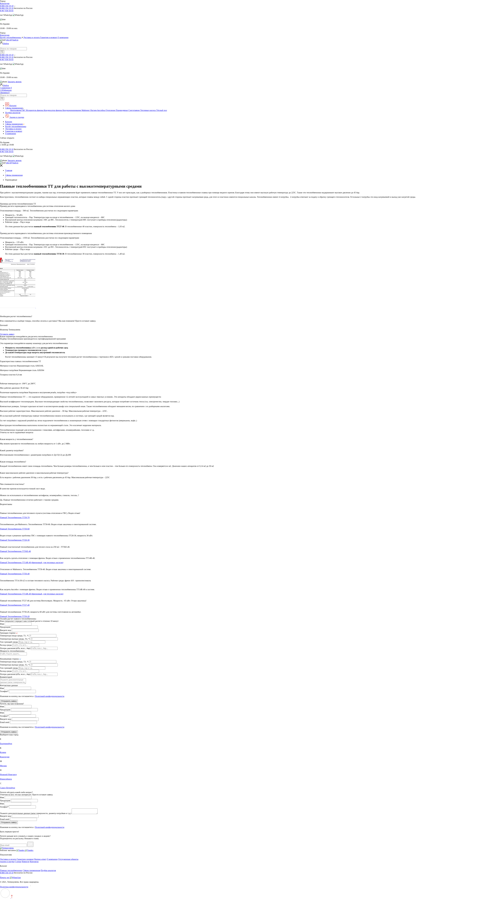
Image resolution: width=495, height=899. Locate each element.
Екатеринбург (6, 743)
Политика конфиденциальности (14, 887)
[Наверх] (6, 898)
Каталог (13, 105)
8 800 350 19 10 (6, 6)
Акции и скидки (16, 117)
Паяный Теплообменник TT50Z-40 (15, 551)
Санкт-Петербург (7, 788)
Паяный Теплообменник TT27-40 (15, 605)
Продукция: (5, 627)
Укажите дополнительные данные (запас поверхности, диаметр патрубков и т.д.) (35, 813)
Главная (8, 170)
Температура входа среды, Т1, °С (14, 636)
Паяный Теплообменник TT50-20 (15, 616)
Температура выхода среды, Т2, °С (15, 665)
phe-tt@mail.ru (12, 40)
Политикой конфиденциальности (49, 696)
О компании (63, 37)
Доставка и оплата (31, 37)
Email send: (5, 722)
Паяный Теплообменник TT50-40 (15, 574)
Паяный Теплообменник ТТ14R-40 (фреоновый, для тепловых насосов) (31, 562)
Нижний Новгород (8, 774)
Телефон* (4, 691)
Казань (3, 752)
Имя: (2, 624)
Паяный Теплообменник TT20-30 (15, 540)
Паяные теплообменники (11, 870)
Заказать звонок (15, 82)
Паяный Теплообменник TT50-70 (15, 517)
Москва (3, 766)
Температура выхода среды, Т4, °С (15, 639)
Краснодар (4, 3)
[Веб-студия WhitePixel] (35, 887)
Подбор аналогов (12, 113)
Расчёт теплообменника (11, 37)
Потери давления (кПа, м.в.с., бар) (15, 648)
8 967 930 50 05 (6, 11)
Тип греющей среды (9, 642)
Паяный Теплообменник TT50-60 (15, 529)
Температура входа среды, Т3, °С (14, 662)
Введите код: (5, 630)
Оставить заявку (7, 334)
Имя (2, 688)
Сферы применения (14, 108)
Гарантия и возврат (49, 37)
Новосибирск (6, 779)
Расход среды (6, 645)
